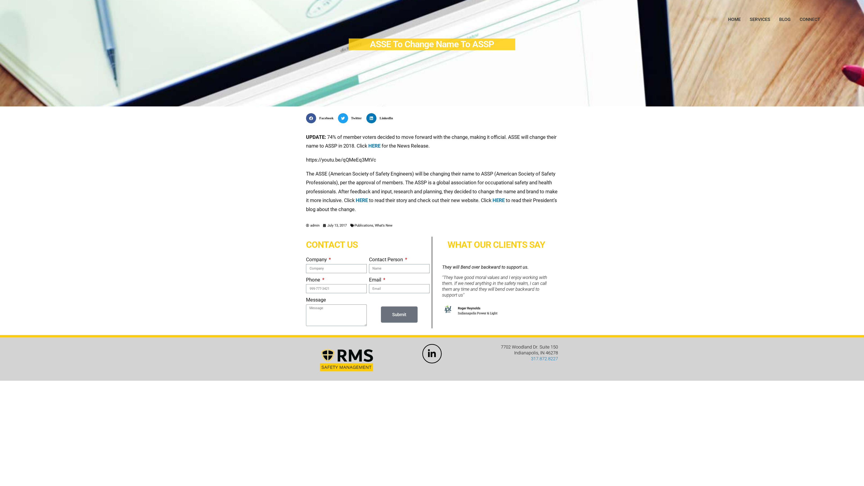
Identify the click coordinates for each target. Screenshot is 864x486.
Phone (313, 280)
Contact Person (386, 259)
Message (316, 300)
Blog (785, 19)
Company (317, 259)
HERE (362, 200)
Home (734, 19)
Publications (364, 225)
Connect (810, 19)
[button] (321, 118)
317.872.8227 (544, 358)
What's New (383, 225)
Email (375, 280)
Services (760, 19)
